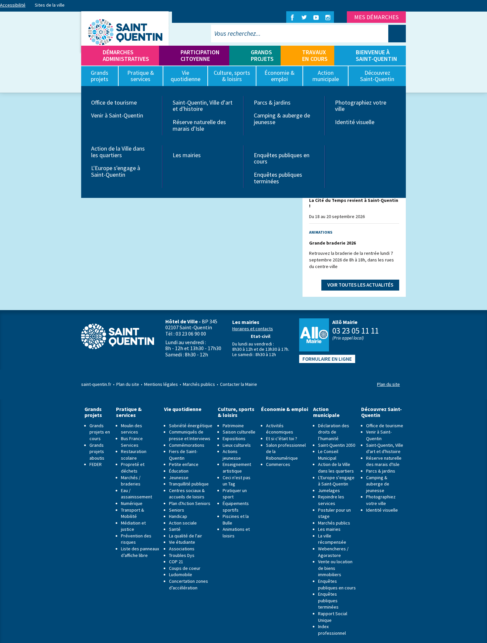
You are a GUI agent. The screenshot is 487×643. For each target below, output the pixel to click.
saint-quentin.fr (96, 384)
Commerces (278, 464)
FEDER (95, 464)
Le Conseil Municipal (328, 454)
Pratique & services (129, 412)
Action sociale (183, 523)
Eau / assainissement (136, 493)
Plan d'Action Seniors (189, 503)
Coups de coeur (184, 568)
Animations (320, 232)
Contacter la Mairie (238, 384)
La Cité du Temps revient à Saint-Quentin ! (353, 203)
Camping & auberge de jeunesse (282, 119)
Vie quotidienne (182, 409)
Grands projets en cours (99, 432)
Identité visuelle (354, 122)
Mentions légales (161, 384)
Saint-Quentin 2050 (336, 445)
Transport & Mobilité (132, 513)
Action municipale (326, 412)
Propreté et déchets (132, 467)
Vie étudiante (182, 542)
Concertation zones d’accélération (188, 584)
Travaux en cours (315, 55)
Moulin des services (131, 429)
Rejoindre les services (331, 500)
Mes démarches (376, 17)
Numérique (131, 503)
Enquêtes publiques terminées (278, 178)
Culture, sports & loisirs (236, 412)
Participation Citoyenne (200, 55)
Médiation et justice (133, 526)
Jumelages (329, 490)
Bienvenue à (376, 55)
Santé (175, 529)
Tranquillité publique (189, 484)
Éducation (179, 471)
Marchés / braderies (130, 481)
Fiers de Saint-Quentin (183, 454)
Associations (181, 549)
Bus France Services (132, 442)
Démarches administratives (126, 55)
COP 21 (176, 562)
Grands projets (262, 55)
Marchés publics (199, 384)
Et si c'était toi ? (281, 438)
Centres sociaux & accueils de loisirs (187, 493)
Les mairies (187, 155)
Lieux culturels (237, 445)
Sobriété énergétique (190, 426)
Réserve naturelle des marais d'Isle (199, 125)
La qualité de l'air (185, 536)
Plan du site (127, 384)
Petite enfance (183, 464)
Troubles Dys (181, 555)
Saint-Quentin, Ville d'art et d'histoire (203, 106)
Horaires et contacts (252, 329)
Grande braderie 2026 (332, 243)
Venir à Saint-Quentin (117, 115)
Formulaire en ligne (327, 359)
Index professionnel (332, 629)
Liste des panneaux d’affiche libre (140, 552)
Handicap (178, 516)
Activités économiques (279, 429)
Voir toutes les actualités (360, 285)
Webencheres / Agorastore (333, 552)
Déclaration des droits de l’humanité (333, 432)
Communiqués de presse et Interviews (189, 435)
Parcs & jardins (272, 102)
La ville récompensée (332, 539)
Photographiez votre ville (360, 106)
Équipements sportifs (236, 506)
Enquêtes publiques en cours (281, 158)
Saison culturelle (239, 432)
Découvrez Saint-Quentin (381, 412)
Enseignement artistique (237, 467)
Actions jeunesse (232, 454)
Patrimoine (233, 426)
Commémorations (186, 445)
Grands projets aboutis (96, 451)
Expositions (234, 438)
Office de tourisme (114, 102)
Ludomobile (180, 574)
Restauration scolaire (133, 454)
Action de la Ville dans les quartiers (118, 152)
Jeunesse (179, 478)
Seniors (176, 510)
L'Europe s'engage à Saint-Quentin (115, 171)
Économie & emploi (284, 409)
